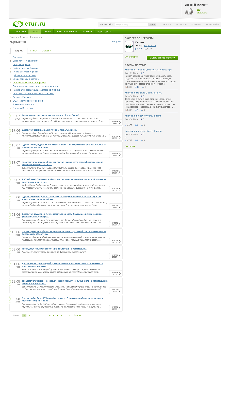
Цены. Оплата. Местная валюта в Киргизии (33, 93)
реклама (197, 24)
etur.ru (168, 24)
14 (29, 315)
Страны (35, 31)
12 (39, 315)
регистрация (202, 12)
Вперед (77, 315)
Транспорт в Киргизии (23, 104)
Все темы (17, 57)
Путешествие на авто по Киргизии (29, 83)
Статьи (47, 31)
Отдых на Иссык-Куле (23, 108)
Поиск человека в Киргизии (26, 72)
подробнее (167, 84)
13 (34, 315)
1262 (139, 49)
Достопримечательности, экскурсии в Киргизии (35, 86)
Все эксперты (131, 57)
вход (199, 10)
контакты (183, 24)
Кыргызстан (150, 45)
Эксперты (20, 31)
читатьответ (115, 122)
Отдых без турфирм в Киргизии (28, 101)
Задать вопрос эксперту (162, 57)
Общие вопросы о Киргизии (26, 79)
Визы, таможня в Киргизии (25, 61)
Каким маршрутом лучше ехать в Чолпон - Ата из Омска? (50, 115)
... (65, 315)
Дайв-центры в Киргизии (24, 75)
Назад (16, 315)
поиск (152, 25)
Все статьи (130, 146)
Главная (13, 37)
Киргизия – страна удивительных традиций (148, 69)
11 (44, 315)
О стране (116, 41)
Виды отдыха (104, 31)
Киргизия (139, 42)
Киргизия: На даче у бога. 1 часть (143, 92)
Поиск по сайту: (106, 24)
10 (49, 315)
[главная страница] (29, 24)
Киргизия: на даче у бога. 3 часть (143, 131)
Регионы (87, 31)
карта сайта (214, 24)
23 (138, 87)
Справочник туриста (66, 31)
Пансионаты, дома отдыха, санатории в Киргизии (36, 90)
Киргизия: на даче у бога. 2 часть (143, 115)
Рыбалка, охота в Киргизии (26, 68)
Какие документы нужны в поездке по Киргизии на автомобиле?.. (54, 249)
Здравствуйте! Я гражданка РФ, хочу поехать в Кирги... (49, 130)
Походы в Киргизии (22, 97)
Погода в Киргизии (21, 64)
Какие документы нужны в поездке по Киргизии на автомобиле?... (54, 252)
